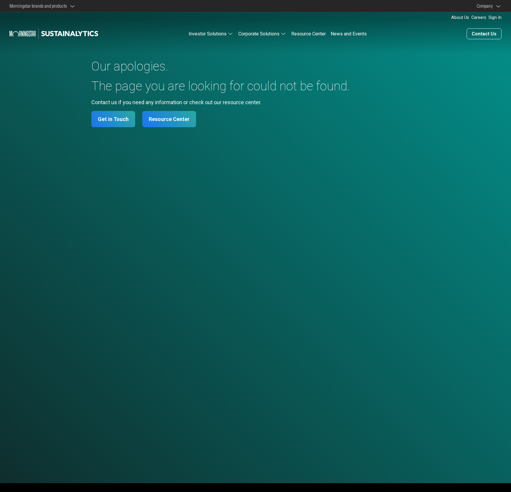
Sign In (495, 17)
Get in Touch (113, 119)
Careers (478, 17)
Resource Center (308, 34)
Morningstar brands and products (39, 6)
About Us (460, 17)
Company (485, 6)
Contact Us (484, 34)
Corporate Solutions (258, 34)
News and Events (349, 34)
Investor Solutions (208, 34)
